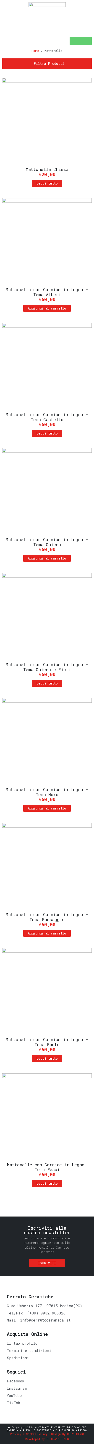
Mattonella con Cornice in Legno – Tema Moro (47, 792)
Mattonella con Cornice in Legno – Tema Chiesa (47, 542)
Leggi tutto (47, 183)
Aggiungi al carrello (47, 308)
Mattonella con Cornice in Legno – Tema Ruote (47, 1042)
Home (35, 50)
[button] (81, 41)
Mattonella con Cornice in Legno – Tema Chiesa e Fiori (47, 667)
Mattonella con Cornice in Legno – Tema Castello (47, 417)
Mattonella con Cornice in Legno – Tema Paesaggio (47, 917)
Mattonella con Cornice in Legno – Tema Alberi (47, 292)
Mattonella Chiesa (47, 169)
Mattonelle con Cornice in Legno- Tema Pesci (47, 1167)
